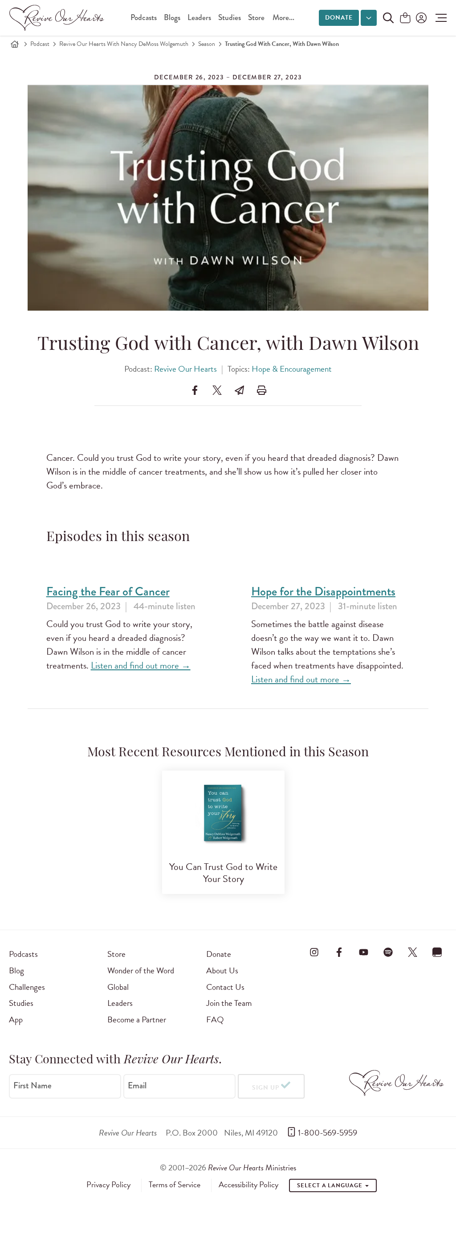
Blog (16, 970)
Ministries (252, 1167)
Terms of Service (174, 1184)
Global (118, 986)
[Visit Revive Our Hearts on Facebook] (339, 952)
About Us (222, 970)
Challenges (27, 986)
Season (206, 44)
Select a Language (330, 1185)
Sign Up (265, 1087)
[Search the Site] (388, 18)
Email (137, 1085)
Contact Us (225, 986)
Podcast (39, 44)
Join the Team (229, 1003)
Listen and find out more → (141, 665)
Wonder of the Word (140, 970)
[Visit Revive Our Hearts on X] (413, 952)
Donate (339, 17)
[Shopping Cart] (405, 18)
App (16, 1019)
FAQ (215, 1019)
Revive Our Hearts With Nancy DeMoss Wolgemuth (123, 44)
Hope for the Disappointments (323, 591)
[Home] (14, 44)
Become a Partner (136, 1019)
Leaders (199, 17)
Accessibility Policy (248, 1184)
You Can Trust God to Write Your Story (223, 872)
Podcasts (143, 17)
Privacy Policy (108, 1184)
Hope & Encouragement (292, 368)
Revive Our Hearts (185, 368)
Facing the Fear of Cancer (108, 591)
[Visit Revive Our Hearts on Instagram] (314, 952)
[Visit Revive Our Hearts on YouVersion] (437, 952)
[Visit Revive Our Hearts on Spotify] (388, 952)
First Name (32, 1085)
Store (256, 17)
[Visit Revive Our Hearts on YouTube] (363, 952)
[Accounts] (420, 17)
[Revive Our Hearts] (58, 17)
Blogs (172, 17)
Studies (229, 17)
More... (283, 17)
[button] (439, 17)
